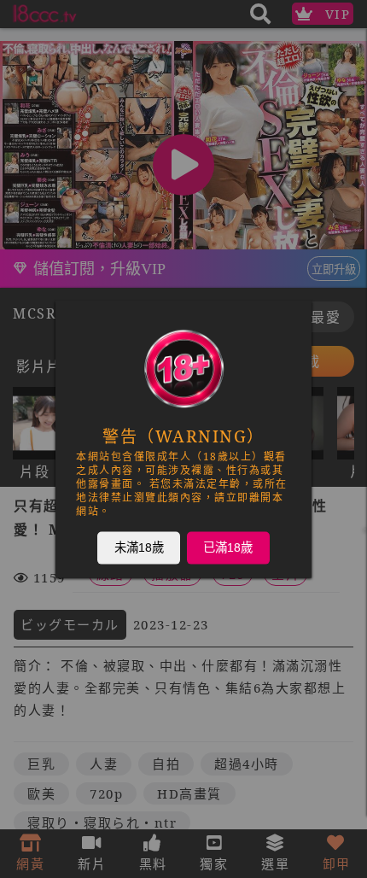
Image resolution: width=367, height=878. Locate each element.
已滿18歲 (228, 547)
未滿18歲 (139, 547)
